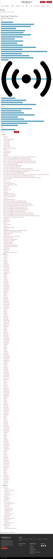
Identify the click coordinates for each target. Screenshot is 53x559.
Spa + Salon (7, 142)
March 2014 (6, 475)
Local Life (5, 505)
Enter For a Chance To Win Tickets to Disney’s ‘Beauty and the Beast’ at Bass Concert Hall (20, 161)
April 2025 (5, 279)
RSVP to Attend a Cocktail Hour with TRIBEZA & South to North (15, 202)
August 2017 (6, 414)
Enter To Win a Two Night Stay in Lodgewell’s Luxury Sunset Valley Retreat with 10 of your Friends (21, 170)
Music (6, 493)
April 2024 (5, 297)
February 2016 (6, 441)
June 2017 (5, 417)
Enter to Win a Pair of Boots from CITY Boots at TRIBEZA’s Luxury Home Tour (18, 168)
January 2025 (6, 283)
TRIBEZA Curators (8, 513)
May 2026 (5, 260)
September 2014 (6, 466)
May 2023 (5, 313)
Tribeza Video (6, 251)
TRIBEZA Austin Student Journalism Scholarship (12, 232)
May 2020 (5, 366)
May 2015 (5, 454)
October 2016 (6, 429)
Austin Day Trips (7, 145)
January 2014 (6, 478)
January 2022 (6, 336)
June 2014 (5, 470)
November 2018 (6, 392)
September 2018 (6, 395)
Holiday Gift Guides (7, 182)
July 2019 (5, 381)
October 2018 (6, 394)
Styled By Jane (6, 218)
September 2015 (6, 448)
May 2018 (5, 401)
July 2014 (5, 469)
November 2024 (6, 286)
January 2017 (6, 425)
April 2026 (5, 261)
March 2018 (6, 404)
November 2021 (6, 339)
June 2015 (5, 453)
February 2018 (6, 406)
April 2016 (5, 438)
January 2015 (6, 460)
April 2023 (5, 314)
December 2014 (6, 461)
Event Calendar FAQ (7, 179)
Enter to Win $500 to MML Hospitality (11, 164)
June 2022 (5, 329)
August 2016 (6, 432)
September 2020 (6, 360)
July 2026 (5, 257)
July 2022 (5, 328)
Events (5, 180)
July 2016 (5, 434)
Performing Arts (8, 494)
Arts (4, 487)
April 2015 (5, 456)
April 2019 (5, 385)
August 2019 (6, 379)
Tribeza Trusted (6, 249)
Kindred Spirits (6, 186)
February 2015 (6, 459)
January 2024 (6, 301)
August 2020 (6, 361)
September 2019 (6, 378)
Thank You (6, 226)
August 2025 (6, 273)
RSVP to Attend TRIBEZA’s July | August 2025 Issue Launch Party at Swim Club (18, 212)
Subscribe (5, 223)
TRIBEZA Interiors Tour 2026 (9, 240)
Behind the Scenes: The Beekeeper (10, 148)
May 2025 (5, 278)
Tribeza (2, 10)
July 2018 (5, 398)
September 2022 (6, 325)
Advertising (6, 137)
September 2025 (6, 272)
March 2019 (6, 386)
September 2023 (6, 307)
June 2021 (5, 347)
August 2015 (6, 450)
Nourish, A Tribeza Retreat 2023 (9, 196)
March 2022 (6, 333)
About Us (5, 136)
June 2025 (5, 276)
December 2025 (6, 267)
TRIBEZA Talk (6, 248)
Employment (6, 155)
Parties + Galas (7, 508)
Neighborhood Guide (9, 518)
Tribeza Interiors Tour (9, 503)
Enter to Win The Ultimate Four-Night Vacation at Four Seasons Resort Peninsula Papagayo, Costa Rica (22, 177)
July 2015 (5, 451)
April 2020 (5, 367)
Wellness (5, 525)
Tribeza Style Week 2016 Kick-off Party (11, 246)
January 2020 (6, 372)
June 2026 (5, 258)
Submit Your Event (7, 221)
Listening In (6, 187)
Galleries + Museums (9, 490)
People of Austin (8, 509)
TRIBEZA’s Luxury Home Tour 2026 (10, 252)
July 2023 (5, 310)
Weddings (7, 499)
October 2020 (6, 359)
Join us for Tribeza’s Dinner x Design (10, 184)
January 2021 (6, 354)
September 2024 (6, 289)
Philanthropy (7, 510)
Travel (6, 512)
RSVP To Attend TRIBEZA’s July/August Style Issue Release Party (15, 208)
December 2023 (6, 303)
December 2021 (6, 338)
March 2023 (6, 316)
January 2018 (6, 407)
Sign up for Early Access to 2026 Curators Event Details (13, 217)
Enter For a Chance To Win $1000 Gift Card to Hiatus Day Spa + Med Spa (17, 158)
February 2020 (6, 370)
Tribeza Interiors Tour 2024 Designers (10, 239)
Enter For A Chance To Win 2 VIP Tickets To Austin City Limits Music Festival (18, 159)
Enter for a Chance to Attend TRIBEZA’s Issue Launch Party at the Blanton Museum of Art (20, 156)
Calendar (5, 149)
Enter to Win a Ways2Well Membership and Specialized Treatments (16, 171)
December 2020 (6, 356)
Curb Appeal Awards (7, 151)
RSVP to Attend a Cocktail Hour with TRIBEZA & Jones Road (15, 201)
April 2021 (5, 350)
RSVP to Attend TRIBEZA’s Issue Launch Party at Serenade (14, 211)
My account (6, 190)
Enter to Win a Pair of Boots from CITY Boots (12, 167)
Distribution (6, 154)
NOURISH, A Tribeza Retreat (9, 193)
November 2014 (6, 463)
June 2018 (5, 400)
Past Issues (5, 198)
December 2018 (6, 391)
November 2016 (6, 428)
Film (6, 488)
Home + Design (6, 502)
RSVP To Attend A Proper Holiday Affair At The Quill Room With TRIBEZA (18, 204)
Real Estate (6, 516)
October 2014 (6, 464)
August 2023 (6, 308)
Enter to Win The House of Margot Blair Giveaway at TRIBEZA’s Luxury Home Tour (19, 176)
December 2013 (6, 479)
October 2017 (6, 411)
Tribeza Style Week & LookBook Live (10, 245)
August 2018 (6, 397)
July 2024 (5, 292)
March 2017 (6, 422)
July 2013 (5, 484)
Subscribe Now (4, 548)
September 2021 (6, 342)
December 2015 (6, 444)
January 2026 (6, 266)
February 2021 (6, 353)
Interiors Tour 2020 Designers (9, 183)
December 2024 (6, 285)
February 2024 (6, 300)
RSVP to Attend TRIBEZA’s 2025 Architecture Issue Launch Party (15, 207)
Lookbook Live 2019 (7, 189)
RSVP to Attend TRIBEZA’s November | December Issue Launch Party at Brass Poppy (19, 214)
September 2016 (6, 431)
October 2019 (6, 376)
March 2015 (6, 457)
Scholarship (32, 553)
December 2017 (6, 409)
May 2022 (5, 331)
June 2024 (5, 294)
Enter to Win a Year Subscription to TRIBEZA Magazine (14, 173)
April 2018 (5, 403)
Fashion (5, 496)
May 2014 (5, 472)
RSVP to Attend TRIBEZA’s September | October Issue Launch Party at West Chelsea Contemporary (22, 215)
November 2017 (6, 410)
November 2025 (6, 269)
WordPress (13, 532)
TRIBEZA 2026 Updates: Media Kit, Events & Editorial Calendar (15, 230)
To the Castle (6, 229)
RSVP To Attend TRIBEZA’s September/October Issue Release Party (16, 209)
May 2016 (5, 436)
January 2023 (6, 319)
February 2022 (6, 335)
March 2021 (6, 351)
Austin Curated (6, 143)
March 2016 (6, 439)
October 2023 (6, 306)
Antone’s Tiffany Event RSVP (9, 139)
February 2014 (6, 476)
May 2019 (5, 383)
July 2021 (5, 345)
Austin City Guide (7, 140)
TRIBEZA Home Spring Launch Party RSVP (12, 236)
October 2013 (6, 481)
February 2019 (6, 388)
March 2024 (6, 298)
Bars (6, 521)
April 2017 (5, 420)
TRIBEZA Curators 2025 (8, 233)
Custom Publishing (7, 152)
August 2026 (6, 256)
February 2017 (6, 423)
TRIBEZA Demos (7, 234)
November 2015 (6, 445)
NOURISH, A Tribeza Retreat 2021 (10, 195)
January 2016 (6, 442)
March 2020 (6, 369)
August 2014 (6, 467)
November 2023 (6, 304)
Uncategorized (6, 524)
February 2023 (6, 317)
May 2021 (5, 348)
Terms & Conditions (7, 224)
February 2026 (6, 264)
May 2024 (5, 295)
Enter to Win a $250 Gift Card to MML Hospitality (13, 165)
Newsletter (6, 192)
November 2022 (6, 322)
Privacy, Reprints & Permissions (9, 199)
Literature (7, 491)
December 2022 (6, 320)
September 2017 (6, 413)
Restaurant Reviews (8, 522)
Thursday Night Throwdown (9, 227)
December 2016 (6, 426)
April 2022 (5, 332)
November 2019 (6, 375)
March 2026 (6, 263)
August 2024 (6, 291)
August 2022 (6, 326)
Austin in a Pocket (7, 146)
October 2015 (6, 447)
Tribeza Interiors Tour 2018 (8, 237)
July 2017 (5, 416)
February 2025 (6, 282)
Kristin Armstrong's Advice (10, 528)
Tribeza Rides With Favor (8, 243)
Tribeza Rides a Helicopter (8, 242)
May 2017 (5, 419)
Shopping (6, 497)
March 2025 (6, 281)
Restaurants (6, 519)
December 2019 (6, 373)
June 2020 (5, 364)
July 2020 (5, 363)
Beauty (6, 527)
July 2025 (5, 275)
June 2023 (5, 311)
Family (6, 506)
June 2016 (5, 435)
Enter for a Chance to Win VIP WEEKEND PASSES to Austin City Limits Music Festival (20, 162)
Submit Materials (7, 220)
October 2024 (6, 288)
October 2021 (6, 341)
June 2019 (5, 382)
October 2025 (6, 270)
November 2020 (6, 357)
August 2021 (6, 344)
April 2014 (5, 473)
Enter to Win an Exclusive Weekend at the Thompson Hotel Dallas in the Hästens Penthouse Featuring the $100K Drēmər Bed (26, 174)
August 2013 (6, 482)
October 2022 (6, 323)
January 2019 (6, 389)
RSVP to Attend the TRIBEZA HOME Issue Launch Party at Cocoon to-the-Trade (18, 205)
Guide (5, 500)
